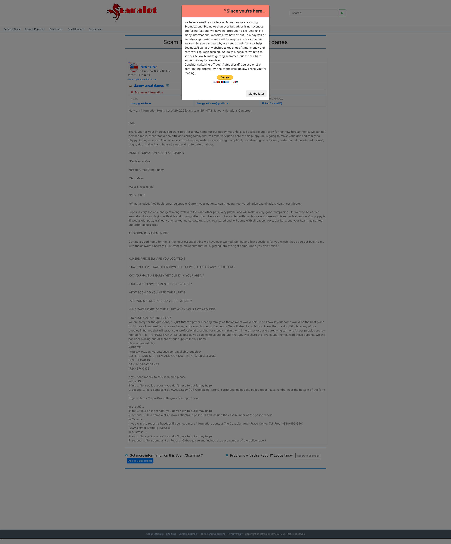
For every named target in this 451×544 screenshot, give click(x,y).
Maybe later (256, 93)
